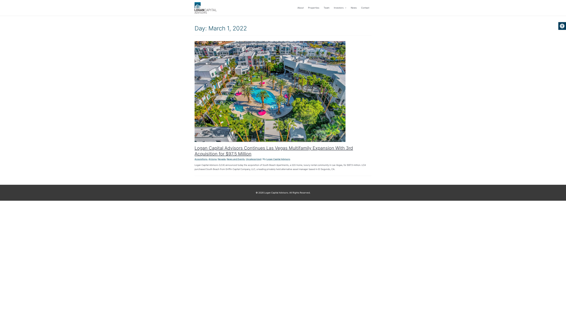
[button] (562, 26)
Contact (365, 7)
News (354, 7)
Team (326, 7)
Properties (313, 7)
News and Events (236, 159)
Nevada (222, 159)
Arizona (213, 159)
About (300, 7)
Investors (339, 7)
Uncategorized (253, 159)
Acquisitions (201, 159)
